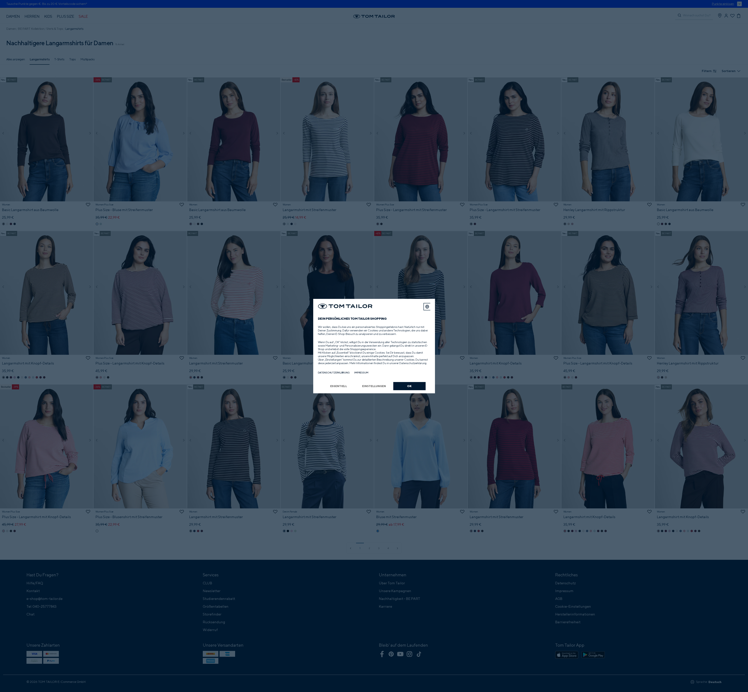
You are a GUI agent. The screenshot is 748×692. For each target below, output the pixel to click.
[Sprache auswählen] (427, 307)
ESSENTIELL (338, 386)
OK (409, 386)
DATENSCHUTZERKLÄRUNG (334, 372)
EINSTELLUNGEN (374, 386)
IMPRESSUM (361, 372)
